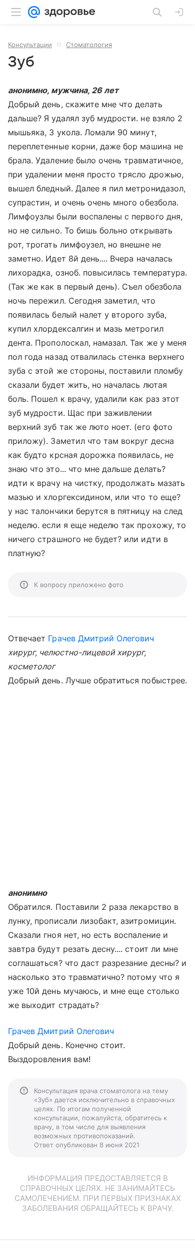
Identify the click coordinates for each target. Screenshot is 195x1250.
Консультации (30, 45)
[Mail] (34, 12)
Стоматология (89, 45)
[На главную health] (68, 12)
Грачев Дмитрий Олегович (101, 638)
